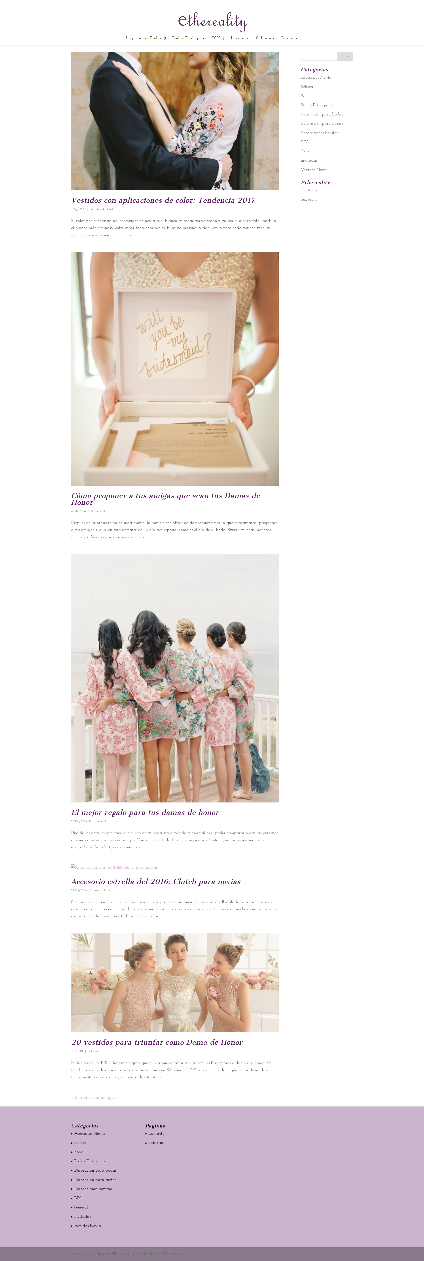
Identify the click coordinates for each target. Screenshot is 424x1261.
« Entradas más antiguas (93, 1098)
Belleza (307, 87)
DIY (216, 38)
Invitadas (240, 38)
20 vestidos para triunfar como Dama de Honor (156, 1042)
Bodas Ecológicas (189, 38)
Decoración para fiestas (322, 124)
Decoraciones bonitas (319, 133)
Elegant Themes (111, 1254)
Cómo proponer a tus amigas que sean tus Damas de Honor (165, 498)
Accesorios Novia (99, 890)
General (100, 511)
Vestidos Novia (105, 209)
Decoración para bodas (322, 114)
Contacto (289, 38)
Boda (92, 209)
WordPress (171, 1254)
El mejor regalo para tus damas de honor (145, 812)
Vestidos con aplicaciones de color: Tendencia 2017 (163, 200)
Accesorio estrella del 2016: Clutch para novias (155, 881)
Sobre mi (265, 38)
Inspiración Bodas (144, 38)
